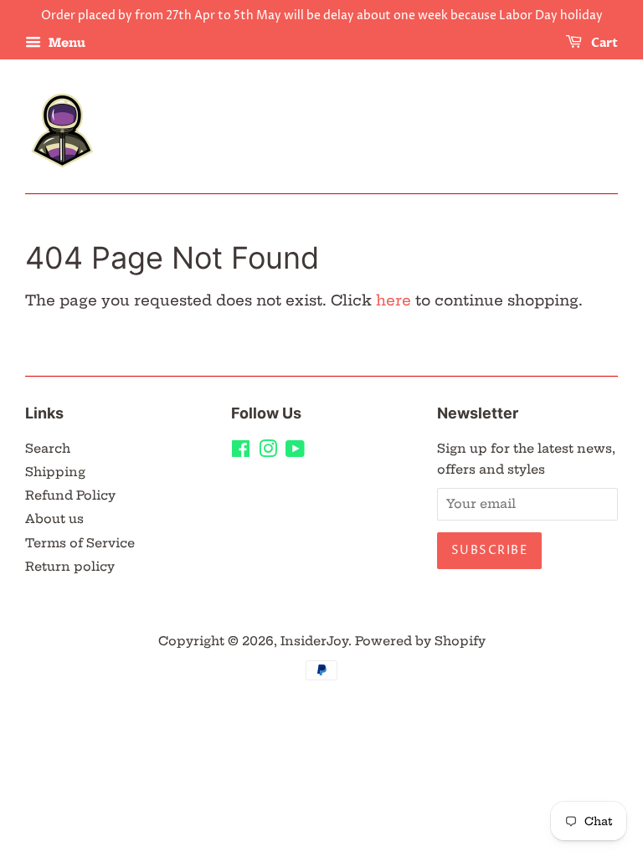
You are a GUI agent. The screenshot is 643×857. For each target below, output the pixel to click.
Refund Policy (70, 495)
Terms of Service (80, 543)
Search (47, 448)
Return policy (70, 566)
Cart (603, 43)
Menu (65, 42)
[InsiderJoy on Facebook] (240, 451)
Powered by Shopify (420, 641)
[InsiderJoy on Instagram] (268, 451)
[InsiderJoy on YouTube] (295, 451)
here (393, 300)
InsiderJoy (314, 641)
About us (54, 518)
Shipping (55, 472)
